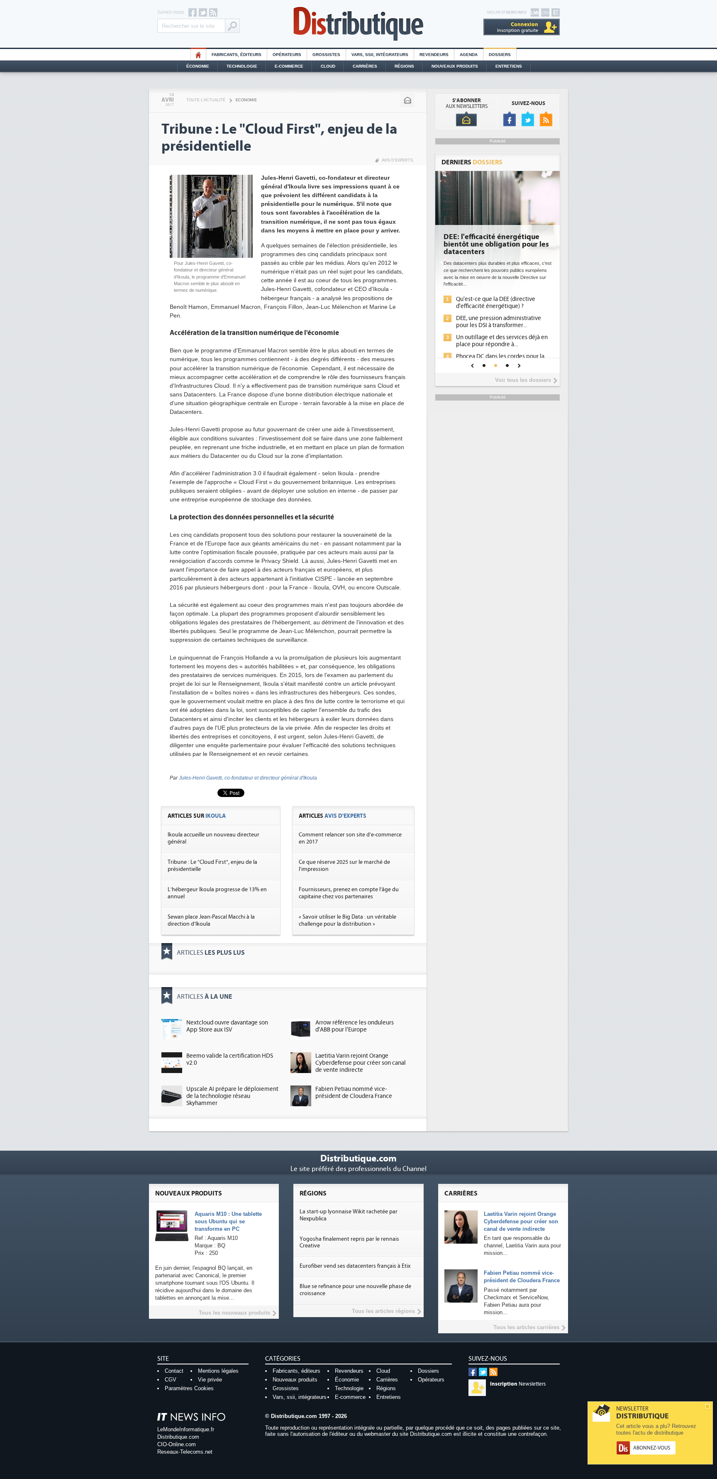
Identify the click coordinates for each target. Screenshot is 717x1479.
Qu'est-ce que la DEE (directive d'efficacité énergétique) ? (495, 303)
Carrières (365, 66)
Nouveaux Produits (455, 66)
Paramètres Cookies (189, 1388)
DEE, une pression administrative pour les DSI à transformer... (498, 322)
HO (198, 54)
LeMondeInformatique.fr (185, 1429)
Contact (174, 1371)
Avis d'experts (397, 160)
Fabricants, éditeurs (236, 54)
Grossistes (326, 54)
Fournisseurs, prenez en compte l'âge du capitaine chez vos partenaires (349, 893)
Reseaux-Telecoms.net (184, 1452)
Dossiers (500, 54)
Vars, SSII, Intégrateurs (379, 54)
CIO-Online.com (176, 1444)
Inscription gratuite (517, 27)
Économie (197, 66)
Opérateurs (287, 54)
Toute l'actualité (205, 100)
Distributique (358, 24)
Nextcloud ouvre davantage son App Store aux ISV (227, 1026)
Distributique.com (178, 1437)
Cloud (328, 66)
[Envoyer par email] (407, 100)
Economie (246, 100)
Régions (404, 66)
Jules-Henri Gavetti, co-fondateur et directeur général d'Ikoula (248, 777)
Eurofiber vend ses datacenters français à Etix (355, 1266)
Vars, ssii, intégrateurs (300, 1397)
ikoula (215, 815)
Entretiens (508, 66)
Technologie (242, 66)
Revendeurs (434, 54)
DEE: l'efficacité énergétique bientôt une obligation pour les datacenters (496, 244)
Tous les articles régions (383, 1311)
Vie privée (210, 1379)
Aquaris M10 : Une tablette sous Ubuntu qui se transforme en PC (228, 1221)
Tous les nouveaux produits (234, 1313)
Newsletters (518, 1384)
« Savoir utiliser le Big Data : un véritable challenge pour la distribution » (347, 920)
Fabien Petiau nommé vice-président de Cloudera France (353, 1092)
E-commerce (289, 66)
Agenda (469, 54)
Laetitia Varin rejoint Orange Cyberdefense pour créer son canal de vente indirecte (360, 1062)
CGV (170, 1379)
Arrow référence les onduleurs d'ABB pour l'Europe (354, 1026)
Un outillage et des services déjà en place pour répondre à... (502, 341)
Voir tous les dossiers (523, 380)
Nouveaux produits (295, 1379)
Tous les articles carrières (526, 1327)
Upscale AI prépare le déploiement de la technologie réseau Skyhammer (232, 1096)
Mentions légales (218, 1371)
